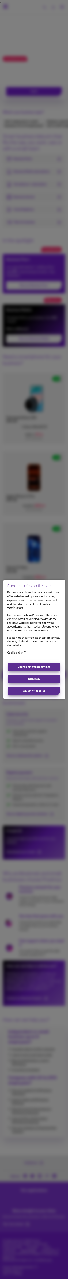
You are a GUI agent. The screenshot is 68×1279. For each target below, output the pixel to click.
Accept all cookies (34, 691)
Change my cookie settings (34, 667)
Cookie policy (15, 653)
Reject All (34, 679)
